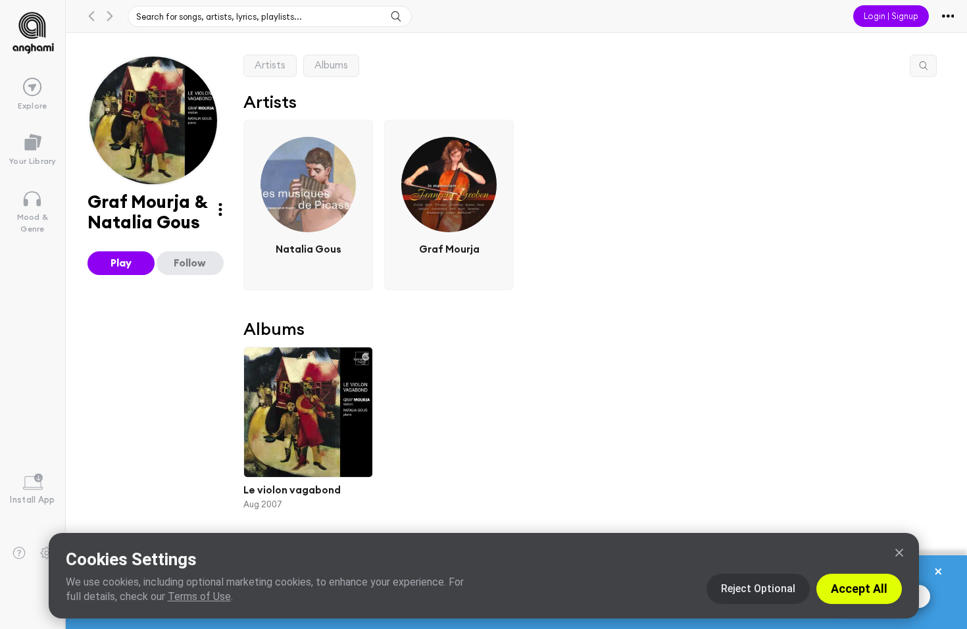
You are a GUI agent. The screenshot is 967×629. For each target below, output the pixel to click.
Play (121, 262)
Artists (270, 65)
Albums (331, 65)
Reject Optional (758, 588)
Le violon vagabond (292, 490)
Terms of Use (199, 596)
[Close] (899, 552)
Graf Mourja (449, 249)
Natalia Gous (308, 249)
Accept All (859, 588)
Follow (190, 262)
